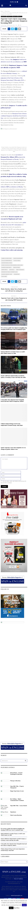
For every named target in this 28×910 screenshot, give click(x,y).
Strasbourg (16, 274)
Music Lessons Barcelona (16, 815)
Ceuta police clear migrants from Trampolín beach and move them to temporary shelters (14, 844)
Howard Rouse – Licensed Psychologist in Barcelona (16, 773)
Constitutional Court (7, 262)
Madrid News (15, 16)
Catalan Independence (7, 260)
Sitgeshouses (13, 812)
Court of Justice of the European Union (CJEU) (12, 265)
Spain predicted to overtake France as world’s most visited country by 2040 (13, 834)
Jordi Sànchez (16, 267)
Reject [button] (11, 908)
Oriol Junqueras (20, 269)
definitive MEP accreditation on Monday (12, 187)
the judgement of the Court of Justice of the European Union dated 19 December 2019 (13, 78)
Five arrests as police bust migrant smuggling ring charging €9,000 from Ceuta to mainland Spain (12, 829)
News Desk (4, 25)
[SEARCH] (25, 760)
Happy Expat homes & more (17, 791)
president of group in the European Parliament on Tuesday (13, 157)
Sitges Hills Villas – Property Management (17, 786)
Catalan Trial (17, 260)
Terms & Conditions (18, 878)
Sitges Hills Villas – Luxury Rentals (18, 805)
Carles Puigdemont (17, 258)
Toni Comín (4, 276)
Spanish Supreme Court (7, 274)
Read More (17, 908)
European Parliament (6, 267)
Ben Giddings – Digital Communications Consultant (17, 799)
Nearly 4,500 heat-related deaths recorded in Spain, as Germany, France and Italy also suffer (13, 839)
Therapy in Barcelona (15, 781)
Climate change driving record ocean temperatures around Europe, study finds (13, 849)
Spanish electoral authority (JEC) (9, 271)
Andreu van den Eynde (6, 258)
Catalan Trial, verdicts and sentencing (12, 250)
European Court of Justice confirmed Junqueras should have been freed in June (14, 116)
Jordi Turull (4, 269)
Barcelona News (3, 16)
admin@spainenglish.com (16, 895)
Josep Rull (11, 269)
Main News (20, 16)
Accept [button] (24, 905)
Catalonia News (9, 16)
